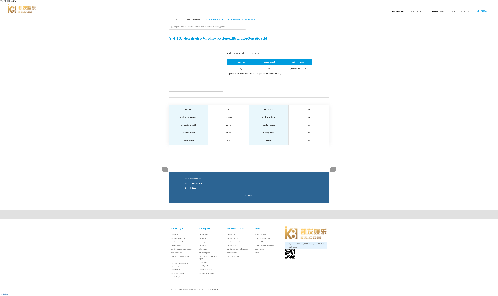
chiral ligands (415, 11)
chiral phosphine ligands (206, 273)
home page (176, 19)
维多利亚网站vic (482, 11)
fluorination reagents (261, 234)
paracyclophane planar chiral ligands (208, 257)
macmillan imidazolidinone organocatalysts (179, 265)
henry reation (203, 262)
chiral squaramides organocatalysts (181, 249)
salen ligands (203, 249)
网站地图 (4, 294)
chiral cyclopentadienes (178, 273)
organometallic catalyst (262, 242)
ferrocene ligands (204, 253)
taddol (173, 260)
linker (257, 253)
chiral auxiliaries (232, 253)
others (452, 11)
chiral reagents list (193, 19)
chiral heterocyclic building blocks (237, 249)
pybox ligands (203, 242)
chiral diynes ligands (205, 266)
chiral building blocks (435, 11)
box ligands (202, 238)
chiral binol (174, 234)
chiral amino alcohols (233, 242)
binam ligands (203, 234)
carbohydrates (259, 249)
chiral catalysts (398, 11)
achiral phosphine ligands (263, 238)
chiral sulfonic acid (177, 242)
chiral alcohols (231, 245)
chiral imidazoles (176, 269)
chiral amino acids (232, 238)
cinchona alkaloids (176, 253)
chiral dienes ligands (205, 269)
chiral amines (231, 234)
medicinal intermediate (234, 256)
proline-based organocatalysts (180, 256)
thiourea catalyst (176, 245)
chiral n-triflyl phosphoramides (180, 277)
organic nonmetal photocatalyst (264, 245)
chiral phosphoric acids (178, 238)
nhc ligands (202, 245)
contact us (465, 11)
